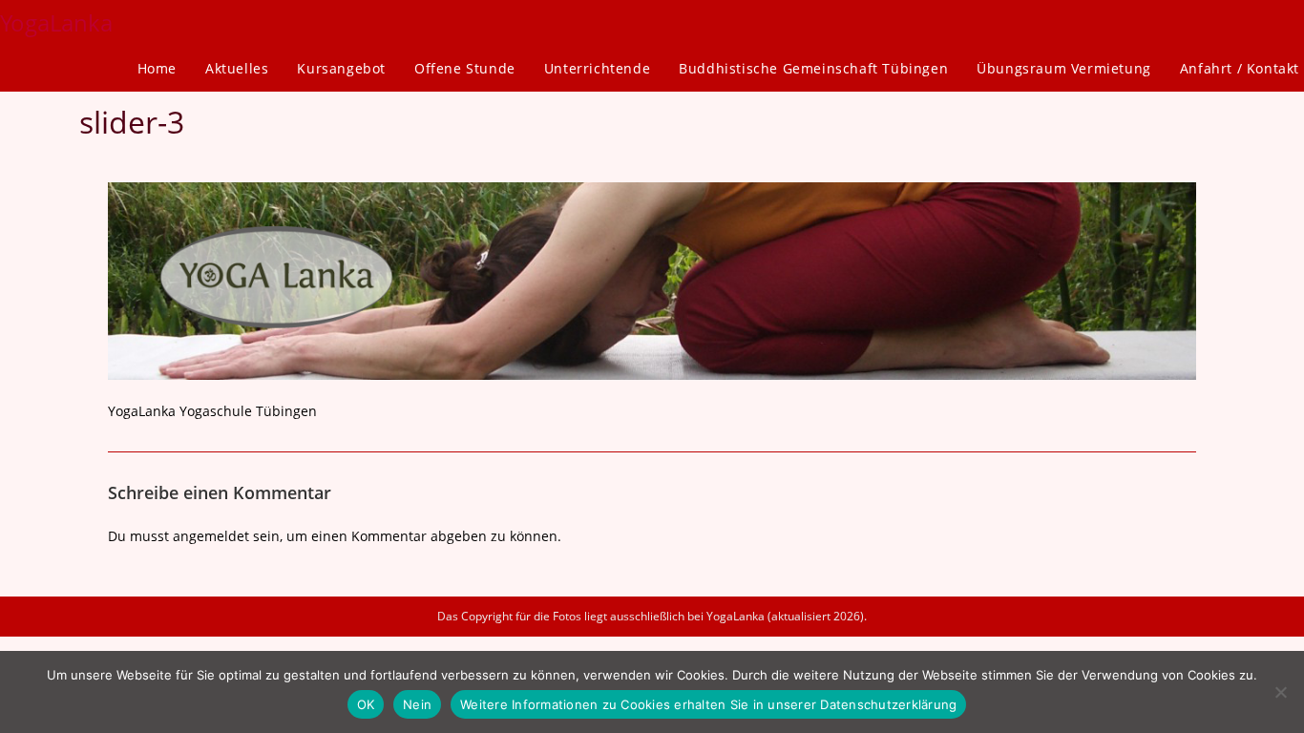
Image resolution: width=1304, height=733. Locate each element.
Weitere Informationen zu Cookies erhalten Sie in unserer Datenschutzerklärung (708, 704)
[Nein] (1280, 692)
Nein (417, 704)
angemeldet (211, 536)
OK (366, 704)
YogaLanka (56, 22)
